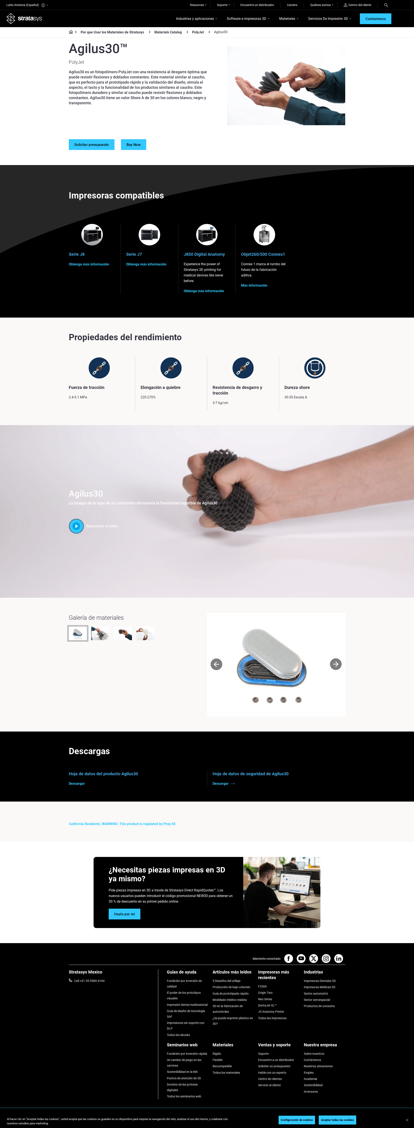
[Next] (335, 664)
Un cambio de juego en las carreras (184, 1062)
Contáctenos (312, 1060)
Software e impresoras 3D (246, 19)
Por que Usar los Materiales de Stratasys (112, 32)
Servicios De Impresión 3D (328, 19)
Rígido (217, 1053)
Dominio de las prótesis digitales (182, 1087)
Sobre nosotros (314, 1053)
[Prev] (216, 664)
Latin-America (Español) (22, 5)
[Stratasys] (24, 18)
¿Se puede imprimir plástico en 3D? (233, 1020)
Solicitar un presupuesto (274, 1066)
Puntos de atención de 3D (184, 1078)
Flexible (218, 1060)
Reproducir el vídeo (102, 526)
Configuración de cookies (297, 1120)
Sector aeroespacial (317, 1000)
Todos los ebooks (178, 1035)
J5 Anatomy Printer (271, 1011)
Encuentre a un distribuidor (276, 1060)
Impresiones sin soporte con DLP (185, 1025)
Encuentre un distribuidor (257, 5)
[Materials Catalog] (187, 32)
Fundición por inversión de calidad (184, 983)
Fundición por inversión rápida (187, 1053)
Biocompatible (222, 1066)
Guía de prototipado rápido (231, 993)
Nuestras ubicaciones (318, 1066)
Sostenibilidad (313, 1085)
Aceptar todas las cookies (337, 1120)
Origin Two (265, 992)
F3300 (262, 986)
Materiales (287, 19)
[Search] (386, 5)
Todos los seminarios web (184, 1096)
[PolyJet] (209, 32)
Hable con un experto (272, 1072)
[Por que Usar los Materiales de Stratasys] (149, 32)
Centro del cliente (359, 5)
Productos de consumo (319, 1006)
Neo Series (265, 999)
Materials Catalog (168, 32)
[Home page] (69, 32)
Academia (310, 1079)
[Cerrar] (407, 1120)
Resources (197, 5)
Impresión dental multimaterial (187, 1004)
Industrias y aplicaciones (195, 19)
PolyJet (198, 32)
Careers (292, 5)
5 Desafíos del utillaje (226, 981)
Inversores (311, 1091)
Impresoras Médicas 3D (319, 987)
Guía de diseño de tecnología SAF (186, 1013)
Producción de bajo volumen (231, 987)
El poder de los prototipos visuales (184, 995)
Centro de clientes (270, 1079)
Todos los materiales (226, 1072)
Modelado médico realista (230, 1000)
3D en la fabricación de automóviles (228, 1008)
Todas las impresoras (272, 1018)
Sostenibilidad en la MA (182, 1071)
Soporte (222, 5)
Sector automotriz (316, 993)
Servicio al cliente (269, 1085)
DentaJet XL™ (267, 1005)
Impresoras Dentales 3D (320, 981)
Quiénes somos (320, 5)
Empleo (309, 1072)
